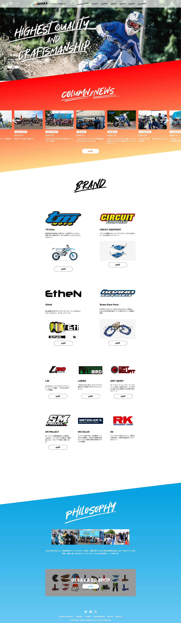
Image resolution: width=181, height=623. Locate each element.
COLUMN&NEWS (99, 616)
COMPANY (79, 616)
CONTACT (118, 616)
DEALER (110, 616)
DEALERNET (142, 3)
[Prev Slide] (10, 31)
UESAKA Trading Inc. (66, 616)
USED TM (122, 4)
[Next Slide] (171, 31)
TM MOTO (88, 616)
